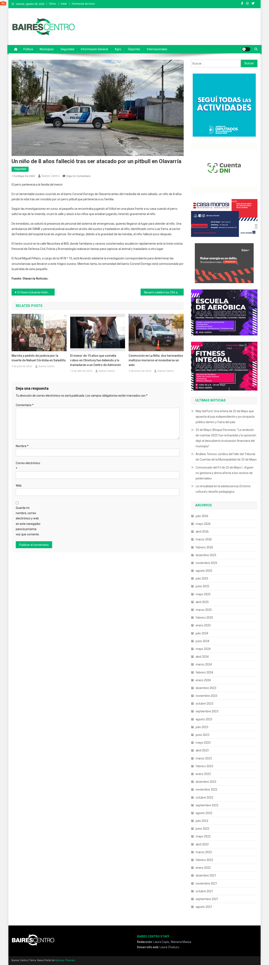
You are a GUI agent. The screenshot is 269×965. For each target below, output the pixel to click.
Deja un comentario (78, 176)
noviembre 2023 (206, 695)
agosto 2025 (204, 570)
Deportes (134, 49)
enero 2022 (203, 867)
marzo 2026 (204, 539)
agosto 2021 (204, 906)
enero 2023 (203, 774)
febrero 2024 (204, 672)
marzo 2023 (204, 758)
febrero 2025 (204, 617)
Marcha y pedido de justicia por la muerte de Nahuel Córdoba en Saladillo (39, 358)
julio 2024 (202, 633)
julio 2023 (202, 727)
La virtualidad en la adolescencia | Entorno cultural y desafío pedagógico (223, 488)
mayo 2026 (203, 523)
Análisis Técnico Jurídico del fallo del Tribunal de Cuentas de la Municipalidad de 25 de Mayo (226, 456)
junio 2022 (202, 828)
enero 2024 (203, 680)
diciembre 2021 (206, 875)
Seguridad (67, 49)
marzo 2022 (204, 852)
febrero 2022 (204, 860)
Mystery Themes (65, 960)
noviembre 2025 (206, 563)
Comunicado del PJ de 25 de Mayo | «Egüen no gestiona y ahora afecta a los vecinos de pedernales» (224, 473)
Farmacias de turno (83, 3)
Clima (52, 3)
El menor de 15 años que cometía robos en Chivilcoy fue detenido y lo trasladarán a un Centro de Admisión (95, 360)
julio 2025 (202, 578)
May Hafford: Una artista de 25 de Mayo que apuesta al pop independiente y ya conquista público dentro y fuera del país (225, 416)
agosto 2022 (204, 813)
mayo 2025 (203, 594)
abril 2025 (202, 602)
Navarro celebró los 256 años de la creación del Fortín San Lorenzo (164, 292)
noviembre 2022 (206, 789)
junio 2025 (202, 586)
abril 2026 (202, 531)
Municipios (47, 49)
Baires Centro (50, 176)
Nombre (22, 446)
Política (28, 49)
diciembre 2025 (206, 555)
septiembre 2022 (207, 805)
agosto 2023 (204, 719)
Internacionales (157, 49)
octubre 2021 (204, 891)
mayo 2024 (203, 649)
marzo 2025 (204, 609)
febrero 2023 (204, 766)
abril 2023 (202, 750)
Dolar (64, 3)
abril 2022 (202, 844)
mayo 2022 (203, 836)
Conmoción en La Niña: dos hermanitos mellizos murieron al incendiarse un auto (156, 360)
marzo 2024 (204, 664)
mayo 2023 (203, 742)
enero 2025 (203, 625)
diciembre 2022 (206, 781)
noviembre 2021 (206, 883)
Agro (118, 49)
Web (19, 485)
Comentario (25, 405)
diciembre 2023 (206, 688)
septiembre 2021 (207, 899)
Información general (94, 49)
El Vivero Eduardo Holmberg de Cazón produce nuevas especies (36, 292)
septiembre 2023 (207, 711)
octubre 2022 (204, 797)
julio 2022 (202, 820)
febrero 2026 (204, 547)
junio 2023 (202, 735)
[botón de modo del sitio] (246, 49)
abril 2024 (202, 656)
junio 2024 (202, 641)
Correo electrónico (28, 465)
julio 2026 (202, 516)
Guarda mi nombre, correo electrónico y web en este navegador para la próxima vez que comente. (28, 521)
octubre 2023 (204, 703)
